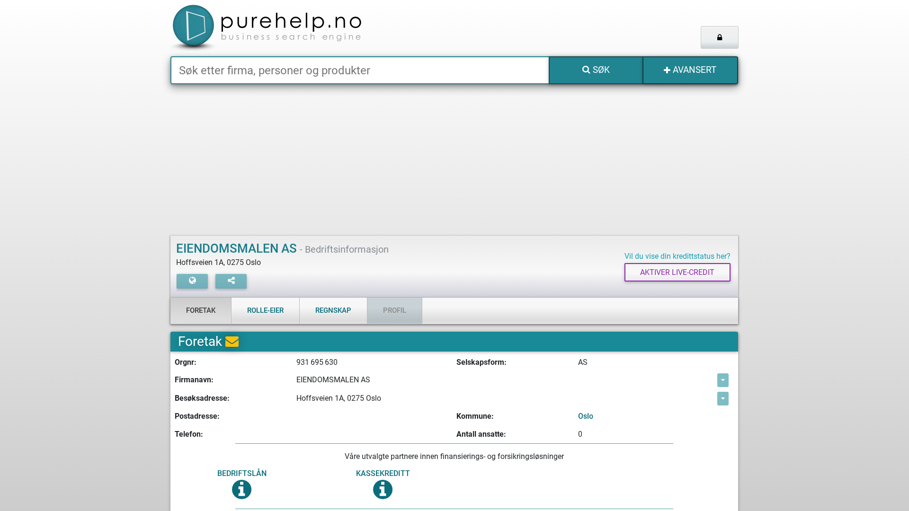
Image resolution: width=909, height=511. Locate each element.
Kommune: (475, 416)
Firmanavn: (194, 379)
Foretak (200, 310)
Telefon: (189, 434)
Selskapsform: (481, 362)
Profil (394, 310)
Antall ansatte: (481, 434)
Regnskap (333, 310)
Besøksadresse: (202, 398)
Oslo (585, 416)
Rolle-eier (265, 310)
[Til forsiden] (288, 28)
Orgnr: (185, 362)
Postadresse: (197, 416)
